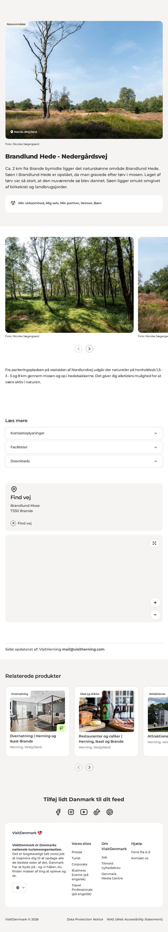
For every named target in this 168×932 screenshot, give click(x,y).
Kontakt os (139, 858)
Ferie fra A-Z (140, 852)
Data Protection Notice (85, 919)
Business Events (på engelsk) (80, 874)
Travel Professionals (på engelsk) (82, 889)
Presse (77, 852)
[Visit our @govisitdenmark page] (97, 812)
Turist (76, 858)
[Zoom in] (155, 602)
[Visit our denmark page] (58, 812)
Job (104, 857)
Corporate (80, 864)
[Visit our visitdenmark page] (84, 812)
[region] (84, 578)
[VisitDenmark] (27, 833)
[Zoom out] (155, 614)
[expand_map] (154, 543)
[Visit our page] (71, 812)
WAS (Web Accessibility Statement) (135, 919)
